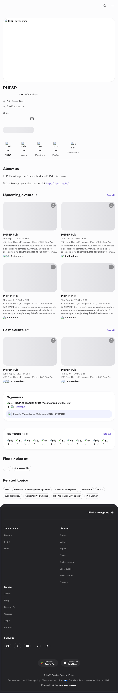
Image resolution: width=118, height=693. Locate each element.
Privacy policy (33, 680)
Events (63, 542)
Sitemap (64, 582)
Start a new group (98, 512)
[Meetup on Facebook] (7, 646)
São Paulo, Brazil (16, 101)
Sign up (8, 535)
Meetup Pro (10, 607)
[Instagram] (37, 646)
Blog (6, 600)
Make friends (66, 576)
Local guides (66, 569)
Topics (63, 549)
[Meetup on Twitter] (17, 646)
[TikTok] (47, 646)
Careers (8, 614)
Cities (63, 555)
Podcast (8, 627)
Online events (67, 562)
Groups (63, 535)
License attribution (94, 680)
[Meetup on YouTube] (27, 646)
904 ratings (31, 94)
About (7, 594)
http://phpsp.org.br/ (57, 183)
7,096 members (15, 106)
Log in (7, 542)
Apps (7, 621)
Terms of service (16, 680)
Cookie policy (76, 680)
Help (6, 549)
